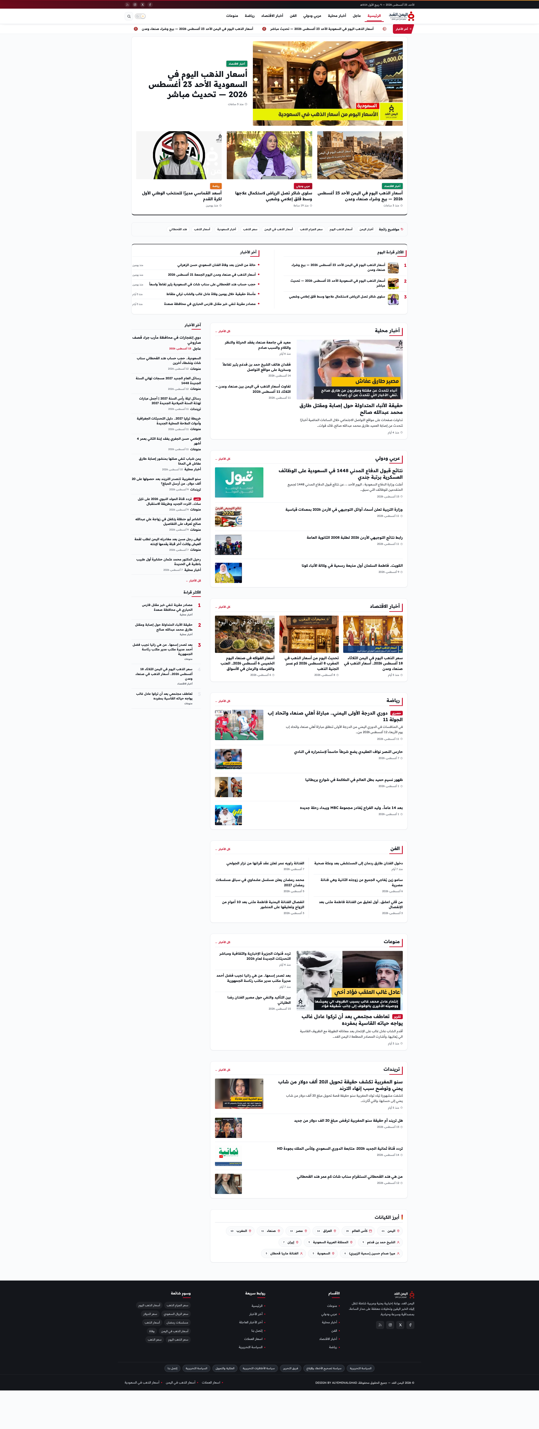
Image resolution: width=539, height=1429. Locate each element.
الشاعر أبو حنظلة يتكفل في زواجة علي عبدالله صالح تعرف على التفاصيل (168, 521)
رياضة (250, 15)
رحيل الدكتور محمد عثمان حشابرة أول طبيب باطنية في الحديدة (168, 561)
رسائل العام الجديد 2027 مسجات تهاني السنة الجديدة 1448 (168, 380)
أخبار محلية (337, 15)
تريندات (392, 1069)
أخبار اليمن (366, 229)
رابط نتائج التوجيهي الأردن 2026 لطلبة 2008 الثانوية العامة (355, 537)
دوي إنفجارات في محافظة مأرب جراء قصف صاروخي (166, 340)
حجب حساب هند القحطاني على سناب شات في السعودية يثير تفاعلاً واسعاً (202, 284)
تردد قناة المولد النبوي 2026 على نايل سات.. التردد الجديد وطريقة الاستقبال (169, 501)
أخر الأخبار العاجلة (251, 1322)
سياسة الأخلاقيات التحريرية (259, 1368)
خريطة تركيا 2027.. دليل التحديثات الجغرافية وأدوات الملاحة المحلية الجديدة (169, 420)
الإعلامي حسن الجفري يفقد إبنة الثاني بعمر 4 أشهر (169, 441)
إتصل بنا (257, 1331)
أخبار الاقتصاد (272, 15)
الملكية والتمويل (225, 1368)
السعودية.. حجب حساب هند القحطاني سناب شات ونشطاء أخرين (169, 360)
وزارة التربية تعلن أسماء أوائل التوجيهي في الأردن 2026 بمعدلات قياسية (344, 509)
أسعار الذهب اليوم (341, 229)
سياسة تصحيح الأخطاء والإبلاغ (324, 1368)
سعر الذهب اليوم (178, 1339)
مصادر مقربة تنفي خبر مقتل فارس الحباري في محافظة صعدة (210, 304)
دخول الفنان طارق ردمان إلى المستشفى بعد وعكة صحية (358, 863)
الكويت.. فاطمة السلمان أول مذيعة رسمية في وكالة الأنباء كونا (352, 565)
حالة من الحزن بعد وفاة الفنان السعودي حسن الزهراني (216, 265)
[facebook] (150, 4)
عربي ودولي (312, 15)
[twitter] (142, 4)
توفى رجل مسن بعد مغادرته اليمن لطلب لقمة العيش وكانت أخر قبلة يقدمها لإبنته (168, 541)
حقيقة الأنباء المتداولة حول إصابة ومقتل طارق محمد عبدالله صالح (163, 627)
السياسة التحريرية (251, 1347)
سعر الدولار (150, 1313)
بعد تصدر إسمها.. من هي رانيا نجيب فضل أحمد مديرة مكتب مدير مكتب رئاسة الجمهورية (162, 649)
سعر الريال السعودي (176, 1313)
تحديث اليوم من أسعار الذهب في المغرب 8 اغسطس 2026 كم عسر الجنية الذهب (311, 663)
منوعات (232, 15)
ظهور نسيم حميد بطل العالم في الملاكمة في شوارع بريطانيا (354, 779)
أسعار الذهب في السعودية (142, 1382)
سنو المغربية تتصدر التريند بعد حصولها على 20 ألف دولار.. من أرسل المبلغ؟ (166, 481)
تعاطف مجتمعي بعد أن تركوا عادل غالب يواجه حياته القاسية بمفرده (164, 696)
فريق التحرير (290, 1368)
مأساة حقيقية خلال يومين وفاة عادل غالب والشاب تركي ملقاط (211, 294)
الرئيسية (374, 15)
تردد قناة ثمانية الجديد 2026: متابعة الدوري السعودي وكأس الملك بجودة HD (340, 1148)
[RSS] (127, 4)
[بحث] (129, 16)
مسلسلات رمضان (177, 1322)
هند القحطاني (178, 229)
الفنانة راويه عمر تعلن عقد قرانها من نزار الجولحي (265, 863)
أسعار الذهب (202, 229)
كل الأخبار (222, 331)
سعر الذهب (250, 229)
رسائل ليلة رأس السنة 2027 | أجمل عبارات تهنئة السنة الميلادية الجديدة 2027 (170, 400)
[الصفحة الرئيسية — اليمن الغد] (401, 16)
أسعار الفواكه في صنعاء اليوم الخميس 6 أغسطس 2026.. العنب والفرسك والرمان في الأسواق (248, 663)
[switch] (140, 16)
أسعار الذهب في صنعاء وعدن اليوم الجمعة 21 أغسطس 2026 (212, 275)
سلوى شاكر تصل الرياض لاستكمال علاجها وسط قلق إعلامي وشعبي (337, 296)
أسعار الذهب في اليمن (278, 229)
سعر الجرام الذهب (311, 229)
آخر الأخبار (256, 1314)
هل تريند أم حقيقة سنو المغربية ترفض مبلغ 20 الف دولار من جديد (348, 1120)
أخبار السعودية (226, 229)
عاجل (357, 15)
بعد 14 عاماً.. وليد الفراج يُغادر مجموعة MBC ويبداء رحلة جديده (351, 807)
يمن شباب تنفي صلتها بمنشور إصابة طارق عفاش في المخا (170, 461)
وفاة (152, 1331)
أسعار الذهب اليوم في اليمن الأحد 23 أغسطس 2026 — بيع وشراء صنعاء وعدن (216, 29)
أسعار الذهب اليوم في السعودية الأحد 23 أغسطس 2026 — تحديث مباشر (340, 29)
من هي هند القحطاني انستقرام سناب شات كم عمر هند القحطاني (350, 1176)
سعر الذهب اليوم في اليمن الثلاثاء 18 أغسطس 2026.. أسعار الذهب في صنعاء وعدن (373, 663)
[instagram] (135, 4)
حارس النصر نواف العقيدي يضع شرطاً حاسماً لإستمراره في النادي (348, 751)
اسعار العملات (253, 1339)
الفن (293, 15)
